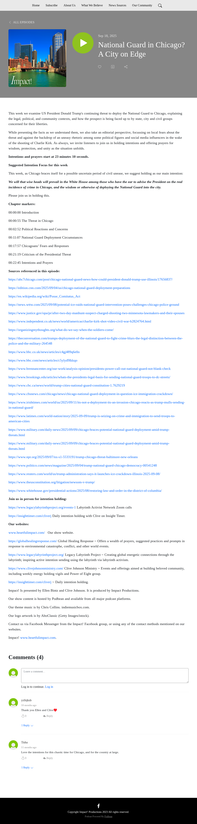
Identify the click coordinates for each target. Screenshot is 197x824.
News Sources (117, 5)
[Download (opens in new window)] (113, 67)
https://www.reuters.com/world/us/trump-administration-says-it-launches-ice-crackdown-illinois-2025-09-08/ (84, 474)
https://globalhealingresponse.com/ (32, 541)
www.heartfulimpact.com (38, 637)
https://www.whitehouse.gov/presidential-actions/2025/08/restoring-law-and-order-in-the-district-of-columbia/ (85, 491)
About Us (69, 5)
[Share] (126, 67)
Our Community (142, 5)
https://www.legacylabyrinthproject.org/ (36, 555)
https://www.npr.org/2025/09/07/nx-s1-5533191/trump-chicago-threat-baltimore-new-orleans (73, 457)
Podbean (108, 816)
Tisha (24, 742)
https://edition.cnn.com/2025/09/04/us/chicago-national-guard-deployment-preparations (69, 288)
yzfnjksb (26, 700)
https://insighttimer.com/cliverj (29, 516)
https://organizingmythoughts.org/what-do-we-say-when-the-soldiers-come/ (61, 330)
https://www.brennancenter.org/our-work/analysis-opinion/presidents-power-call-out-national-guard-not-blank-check (89, 369)
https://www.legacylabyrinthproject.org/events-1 (42, 507)
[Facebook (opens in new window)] (98, 805)
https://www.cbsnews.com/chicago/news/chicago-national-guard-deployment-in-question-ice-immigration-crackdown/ (90, 394)
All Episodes (23, 22)
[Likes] (100, 67)
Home (36, 5)
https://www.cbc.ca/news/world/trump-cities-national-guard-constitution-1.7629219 (66, 385)
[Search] (160, 5)
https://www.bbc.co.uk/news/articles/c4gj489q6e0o (44, 352)
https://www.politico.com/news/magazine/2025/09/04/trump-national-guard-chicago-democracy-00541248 (82, 465)
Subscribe (52, 5)
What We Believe (92, 5)
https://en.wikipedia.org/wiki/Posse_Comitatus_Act (44, 296)
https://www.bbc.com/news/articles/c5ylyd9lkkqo (42, 360)
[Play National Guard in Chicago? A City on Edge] (82, 42)
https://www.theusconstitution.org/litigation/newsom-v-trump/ (51, 482)
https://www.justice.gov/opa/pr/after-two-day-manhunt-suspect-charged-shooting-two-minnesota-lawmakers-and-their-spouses (96, 313)
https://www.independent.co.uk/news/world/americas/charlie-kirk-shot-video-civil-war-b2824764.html (79, 321)
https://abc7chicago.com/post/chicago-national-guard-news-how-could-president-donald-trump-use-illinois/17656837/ (90, 279)
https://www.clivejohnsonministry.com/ (35, 568)
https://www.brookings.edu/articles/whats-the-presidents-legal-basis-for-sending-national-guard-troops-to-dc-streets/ (89, 377)
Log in (49, 686)
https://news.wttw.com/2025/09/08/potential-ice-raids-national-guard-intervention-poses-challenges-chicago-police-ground (93, 304)
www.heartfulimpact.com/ (26, 532)
